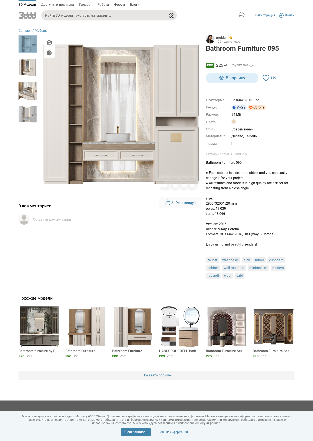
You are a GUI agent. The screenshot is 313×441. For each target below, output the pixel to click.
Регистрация (265, 15)
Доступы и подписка (57, 5)
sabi (239, 275)
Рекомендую (184, 203)
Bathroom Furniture (80, 351)
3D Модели (27, 5)
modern (278, 268)
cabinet (213, 268)
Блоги (134, 5)
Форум (119, 5)
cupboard (276, 260)
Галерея (85, 5)
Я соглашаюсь (135, 432)
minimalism (258, 268)
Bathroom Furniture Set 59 (273, 351)
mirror (259, 260)
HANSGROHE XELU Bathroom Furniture (179, 351)
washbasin (230, 260)
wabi (227, 275)
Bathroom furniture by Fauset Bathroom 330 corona (39, 351)
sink (247, 260)
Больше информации (173, 432)
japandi (213, 275)
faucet (212, 260)
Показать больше (156, 375)
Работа (103, 5)
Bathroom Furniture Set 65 (226, 351)
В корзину (235, 77)
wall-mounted (234, 268)
